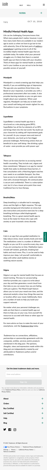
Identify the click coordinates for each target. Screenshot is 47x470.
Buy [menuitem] (21, 5)
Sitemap (5, 449)
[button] (38, 432)
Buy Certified (8, 408)
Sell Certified (8, 413)
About (5, 399)
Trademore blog (27, 326)
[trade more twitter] (5, 429)
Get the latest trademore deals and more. (23, 369)
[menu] (44, 5)
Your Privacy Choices (13, 447)
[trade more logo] (5, 4)
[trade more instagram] (14, 429)
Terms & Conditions (9, 451)
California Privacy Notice (26, 449)
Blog (5, 423)
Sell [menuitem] (29, 5)
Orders (6, 403)
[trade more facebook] (10, 429)
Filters (22, 13)
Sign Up (23, 382)
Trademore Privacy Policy (13, 390)
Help (5, 418)
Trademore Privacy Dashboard (32, 447)
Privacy (13, 449)
